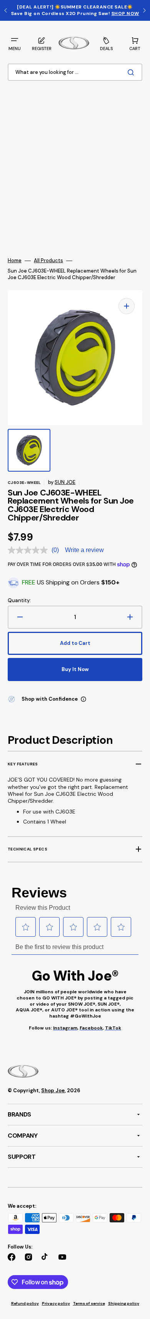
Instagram (65, 1028)
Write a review (84, 550)
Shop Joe (53, 1090)
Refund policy (25, 1303)
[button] (15, 43)
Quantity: (19, 601)
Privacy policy (56, 1303)
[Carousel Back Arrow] (6, 10)
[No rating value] (30, 550)
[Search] (132, 72)
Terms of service (89, 1303)
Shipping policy (123, 1303)
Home (15, 261)
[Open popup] (83, 699)
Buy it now (75, 669)
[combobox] (75, 72)
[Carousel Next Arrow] (144, 10)
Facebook (91, 1028)
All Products (48, 261)
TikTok (113, 1028)
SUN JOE (65, 482)
